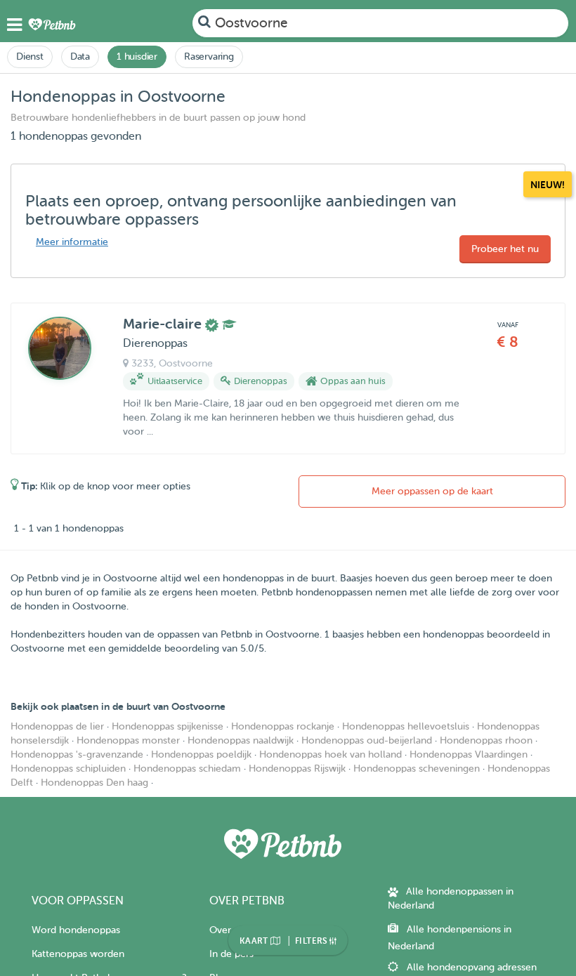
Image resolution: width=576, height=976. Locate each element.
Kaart (255, 941)
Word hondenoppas (76, 930)
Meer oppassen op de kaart (432, 491)
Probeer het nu (505, 249)
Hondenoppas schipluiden (68, 768)
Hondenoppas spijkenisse (167, 726)
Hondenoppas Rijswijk (297, 768)
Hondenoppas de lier (57, 726)
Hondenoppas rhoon (486, 740)
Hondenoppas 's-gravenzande (77, 754)
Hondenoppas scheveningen (416, 768)
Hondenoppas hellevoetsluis (405, 726)
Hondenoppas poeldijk (201, 754)
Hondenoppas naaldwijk (241, 740)
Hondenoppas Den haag (94, 782)
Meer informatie (72, 242)
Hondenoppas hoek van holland (330, 754)
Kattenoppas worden (78, 954)
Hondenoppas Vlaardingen (469, 754)
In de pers (231, 954)
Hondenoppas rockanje (282, 726)
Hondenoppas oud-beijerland (366, 740)
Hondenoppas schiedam (187, 768)
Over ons (229, 930)
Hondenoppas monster (128, 740)
